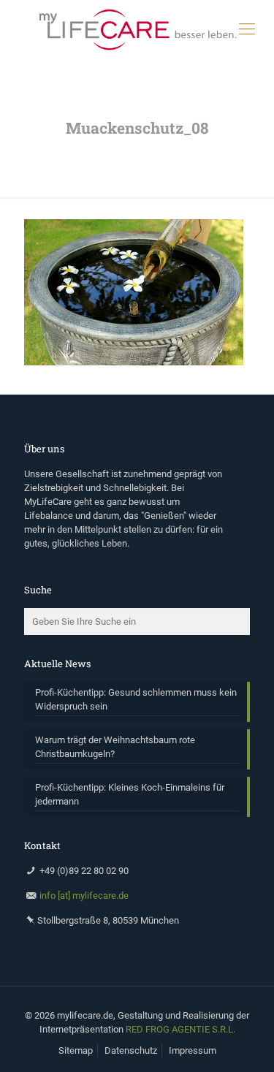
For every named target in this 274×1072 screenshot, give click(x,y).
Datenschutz (130, 1050)
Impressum (192, 1050)
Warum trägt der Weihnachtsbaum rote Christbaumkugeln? (115, 746)
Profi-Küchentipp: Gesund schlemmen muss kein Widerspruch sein (136, 699)
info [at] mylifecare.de (84, 895)
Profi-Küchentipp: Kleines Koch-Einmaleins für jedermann (129, 794)
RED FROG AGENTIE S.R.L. (180, 1029)
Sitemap (75, 1050)
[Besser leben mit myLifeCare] (137, 29)
